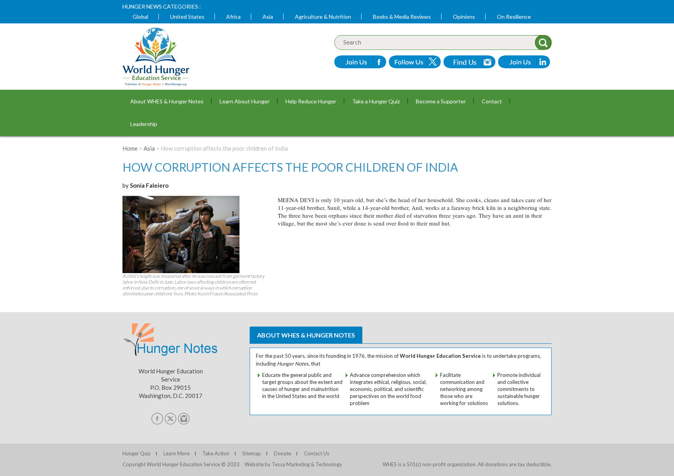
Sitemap (251, 453)
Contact (492, 101)
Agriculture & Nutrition (323, 17)
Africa (233, 17)
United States (187, 17)
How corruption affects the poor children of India (290, 167)
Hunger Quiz (136, 453)
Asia (268, 17)
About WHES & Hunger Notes (167, 101)
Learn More (176, 453)
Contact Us (316, 453)
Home (130, 148)
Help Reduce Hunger (311, 101)
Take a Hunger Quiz (376, 101)
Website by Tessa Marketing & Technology (293, 464)
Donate (282, 453)
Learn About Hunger (245, 101)
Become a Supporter (441, 101)
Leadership (143, 124)
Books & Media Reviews (402, 17)
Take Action (215, 453)
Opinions (464, 17)
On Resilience (514, 17)
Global (140, 17)
